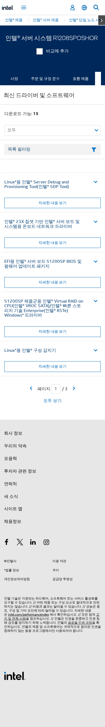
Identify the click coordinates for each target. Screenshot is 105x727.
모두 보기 (52, 400)
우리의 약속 (15, 446)
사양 (14, 78)
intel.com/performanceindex (28, 614)
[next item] (101, 20)
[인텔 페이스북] (6, 543)
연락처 (10, 484)
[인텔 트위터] (19, 543)
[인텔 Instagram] (46, 543)
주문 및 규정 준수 (45, 78)
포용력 (10, 458)
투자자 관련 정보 (20, 471)
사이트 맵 (13, 509)
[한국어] (84, 7)
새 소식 (11, 496)
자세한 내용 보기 (52, 202)
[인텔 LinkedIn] (33, 543)
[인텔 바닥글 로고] (15, 675)
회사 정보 (13, 433)
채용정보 (12, 521)
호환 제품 (81, 78)
